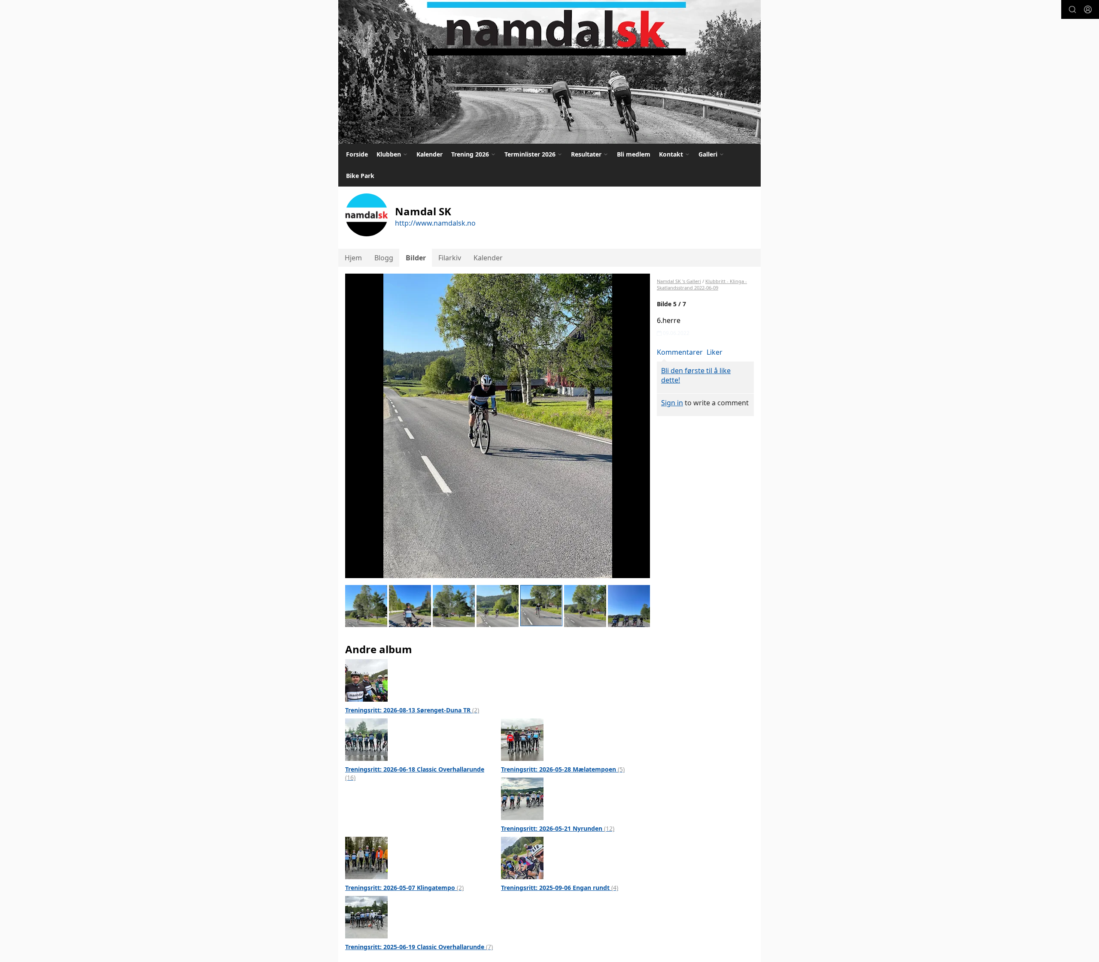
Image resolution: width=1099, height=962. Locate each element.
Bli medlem (633, 154)
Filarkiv (449, 257)
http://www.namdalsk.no (435, 223)
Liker (715, 352)
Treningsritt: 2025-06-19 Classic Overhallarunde (419, 947)
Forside (357, 154)
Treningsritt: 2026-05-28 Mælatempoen (563, 769)
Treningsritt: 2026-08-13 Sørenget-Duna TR (412, 710)
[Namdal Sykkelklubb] (549, 72)
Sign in (672, 402)
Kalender (429, 154)
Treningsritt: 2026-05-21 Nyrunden (557, 828)
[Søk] (1072, 9)
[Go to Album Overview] (366, 680)
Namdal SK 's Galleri (679, 281)
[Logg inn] (1088, 9)
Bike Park (360, 176)
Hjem (353, 257)
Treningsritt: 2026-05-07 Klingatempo (404, 888)
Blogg (383, 257)
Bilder (416, 257)
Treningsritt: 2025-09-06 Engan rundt (559, 888)
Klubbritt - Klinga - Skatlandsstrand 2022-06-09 (702, 284)
